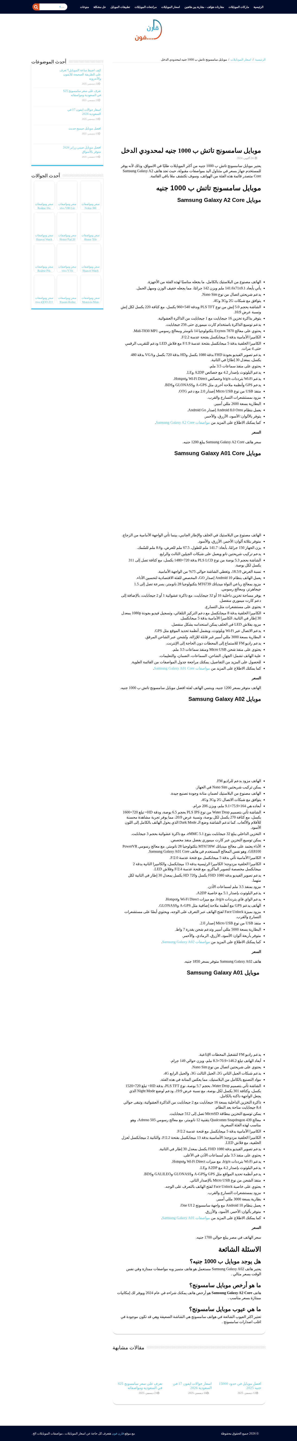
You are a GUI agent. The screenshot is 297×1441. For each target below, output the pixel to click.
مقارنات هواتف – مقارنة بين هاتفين (204, 7)
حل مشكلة (100, 7)
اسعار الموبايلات (170, 7)
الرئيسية (258, 7)
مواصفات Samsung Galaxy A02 (186, 942)
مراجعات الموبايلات (146, 7)
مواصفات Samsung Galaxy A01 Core (182, 668)
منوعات (84, 7)
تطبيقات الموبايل (120, 7)
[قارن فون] (148, 29)
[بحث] (35, 6)
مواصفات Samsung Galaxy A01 (186, 1218)
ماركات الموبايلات (239, 7)
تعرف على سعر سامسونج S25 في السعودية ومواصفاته (140, 1386)
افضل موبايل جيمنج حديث (84, 128)
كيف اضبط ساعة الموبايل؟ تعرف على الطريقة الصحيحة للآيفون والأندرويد (80, 74)
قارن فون (118, 1433)
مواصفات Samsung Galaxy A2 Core (183, 422)
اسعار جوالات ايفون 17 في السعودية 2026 (192, 1386)
